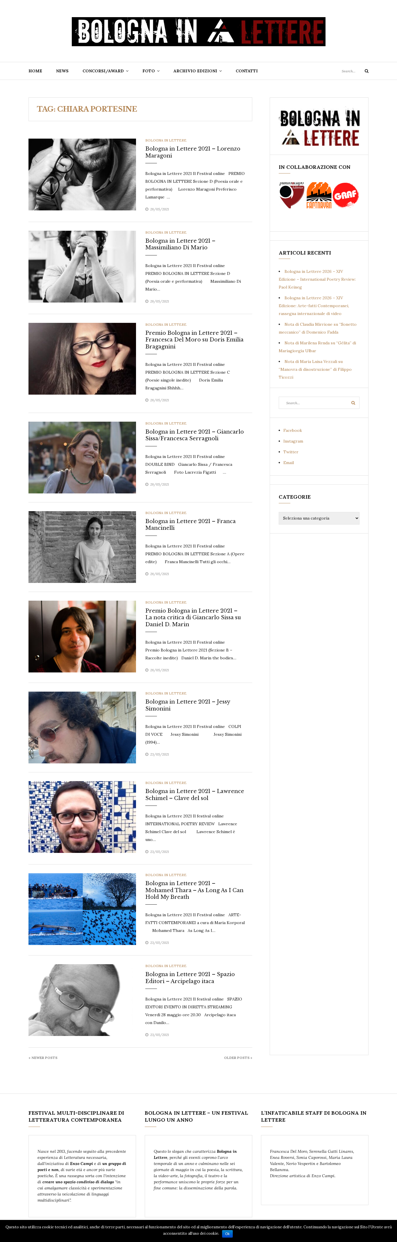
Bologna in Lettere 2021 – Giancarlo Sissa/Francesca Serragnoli (194, 435)
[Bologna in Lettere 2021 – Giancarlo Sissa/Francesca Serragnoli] (82, 457)
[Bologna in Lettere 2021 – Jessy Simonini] (82, 727)
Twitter (290, 451)
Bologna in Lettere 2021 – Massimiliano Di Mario (180, 244)
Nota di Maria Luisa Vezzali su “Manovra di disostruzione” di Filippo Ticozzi (315, 369)
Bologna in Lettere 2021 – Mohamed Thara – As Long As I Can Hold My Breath (194, 890)
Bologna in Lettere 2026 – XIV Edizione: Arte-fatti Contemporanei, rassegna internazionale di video (314, 305)
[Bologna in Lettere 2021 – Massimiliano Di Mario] (82, 266)
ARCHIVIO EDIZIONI (195, 71)
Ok (227, 1234)
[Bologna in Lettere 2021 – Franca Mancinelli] (82, 546)
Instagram (293, 441)
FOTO (148, 71)
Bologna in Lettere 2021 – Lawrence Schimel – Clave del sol (194, 794)
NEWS (62, 71)
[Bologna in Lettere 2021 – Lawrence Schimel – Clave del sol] (82, 816)
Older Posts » (238, 1057)
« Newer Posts (43, 1057)
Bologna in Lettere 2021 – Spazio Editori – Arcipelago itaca (190, 977)
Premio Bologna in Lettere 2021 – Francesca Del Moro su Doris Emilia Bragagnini (194, 340)
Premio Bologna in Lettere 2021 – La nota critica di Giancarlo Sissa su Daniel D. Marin (193, 618)
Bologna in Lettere (166, 140)
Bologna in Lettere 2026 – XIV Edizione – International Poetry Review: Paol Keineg (317, 279)
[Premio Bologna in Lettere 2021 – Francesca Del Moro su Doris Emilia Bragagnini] (82, 358)
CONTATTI (247, 71)
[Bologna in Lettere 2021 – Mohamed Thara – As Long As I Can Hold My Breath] (82, 908)
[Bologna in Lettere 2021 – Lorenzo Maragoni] (82, 174)
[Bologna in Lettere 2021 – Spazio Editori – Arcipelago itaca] (82, 999)
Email (288, 462)
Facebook (292, 430)
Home (35, 71)
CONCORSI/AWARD (103, 71)
